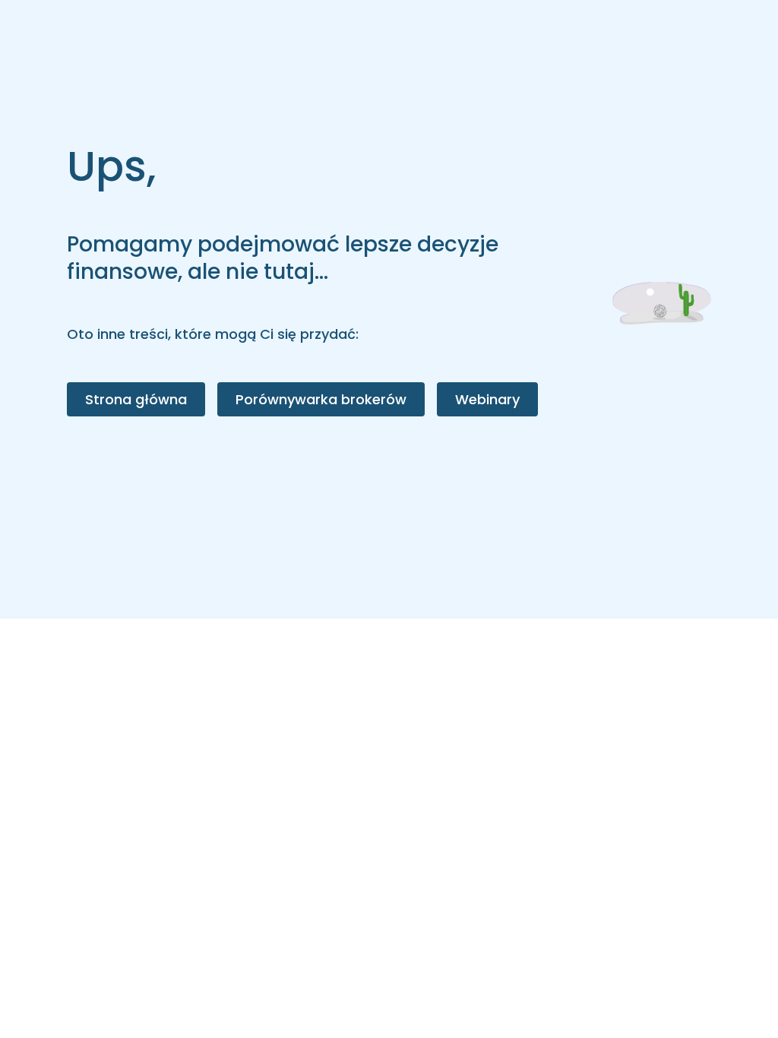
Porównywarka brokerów (321, 399)
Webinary (487, 399)
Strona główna (136, 399)
